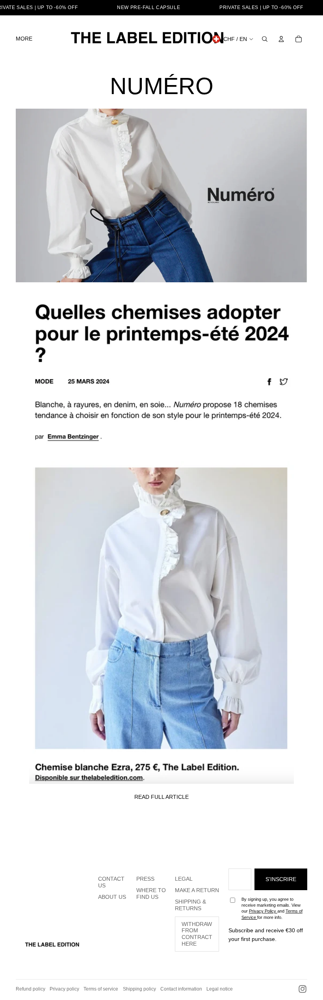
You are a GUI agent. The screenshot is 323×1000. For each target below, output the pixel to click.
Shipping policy (139, 989)
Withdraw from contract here (197, 934)
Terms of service (101, 989)
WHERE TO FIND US (151, 893)
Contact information (181, 989)
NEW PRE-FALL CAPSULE (148, 7)
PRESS (145, 879)
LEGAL (184, 879)
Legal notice (219, 989)
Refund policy (30, 989)
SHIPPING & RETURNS (190, 904)
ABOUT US (112, 897)
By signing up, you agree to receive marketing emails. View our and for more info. (272, 908)
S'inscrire (280, 879)
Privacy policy (64, 989)
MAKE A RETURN (197, 890)
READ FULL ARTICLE (161, 797)
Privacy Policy (263, 911)
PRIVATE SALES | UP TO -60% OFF (261, 7)
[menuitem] (24, 39)
